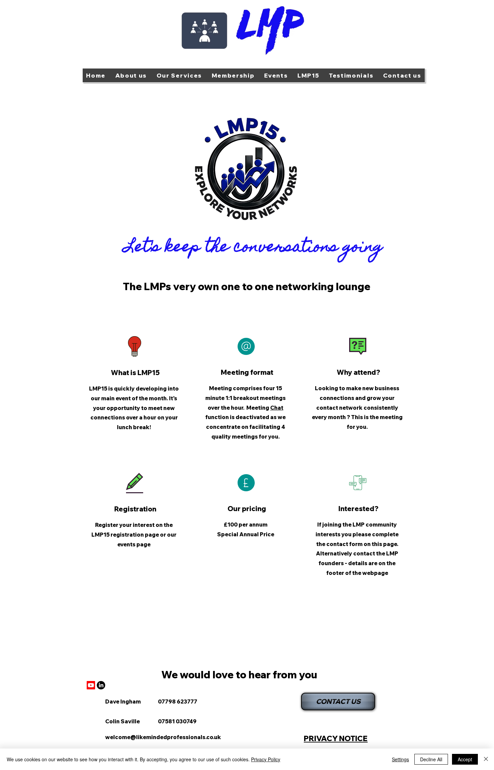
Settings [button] (400, 759)
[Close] (486, 759)
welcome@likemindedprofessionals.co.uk (163, 737)
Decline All (431, 759)
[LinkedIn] (101, 685)
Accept (465, 759)
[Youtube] (91, 685)
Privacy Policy (265, 759)
